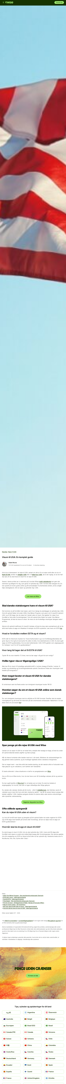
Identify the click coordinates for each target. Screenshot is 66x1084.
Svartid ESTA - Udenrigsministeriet (13, 899)
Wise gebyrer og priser (54, 920)
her (61, 628)
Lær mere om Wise (33, 596)
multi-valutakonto (45, 581)
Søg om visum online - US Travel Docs (14, 904)
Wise (49, 771)
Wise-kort (20, 783)
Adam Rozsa (13, 562)
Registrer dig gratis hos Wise (33, 802)
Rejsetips (4, 552)
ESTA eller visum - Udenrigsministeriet (14, 897)
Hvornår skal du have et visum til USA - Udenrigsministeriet (20, 908)
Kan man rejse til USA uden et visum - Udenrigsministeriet (20, 906)
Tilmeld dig (59, 2)
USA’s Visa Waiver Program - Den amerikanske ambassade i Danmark (23, 895)
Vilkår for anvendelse (10, 920)
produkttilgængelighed (26, 920)
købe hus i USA (37, 574)
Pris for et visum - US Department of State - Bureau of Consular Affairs (23, 903)
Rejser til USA (12, 552)
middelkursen (41, 790)
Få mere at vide (33, 975)
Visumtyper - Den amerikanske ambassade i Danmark (19, 901)
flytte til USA (6, 574)
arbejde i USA (22, 574)
